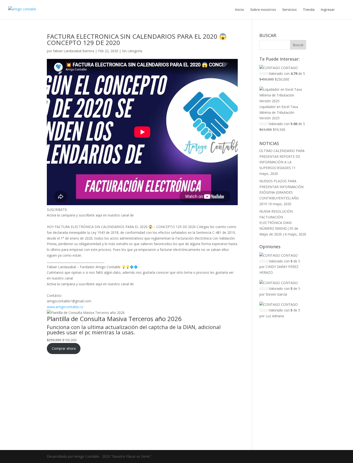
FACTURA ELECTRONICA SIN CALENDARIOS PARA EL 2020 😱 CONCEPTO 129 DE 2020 (137, 39)
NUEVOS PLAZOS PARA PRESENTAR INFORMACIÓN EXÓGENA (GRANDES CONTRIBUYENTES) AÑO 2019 (281, 192)
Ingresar (328, 10)
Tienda (309, 10)
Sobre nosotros (263, 10)
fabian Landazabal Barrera (73, 51)
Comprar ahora (64, 348)
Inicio (239, 10)
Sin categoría (132, 51)
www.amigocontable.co (65, 306)
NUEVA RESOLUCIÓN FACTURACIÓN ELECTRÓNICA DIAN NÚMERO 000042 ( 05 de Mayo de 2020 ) (278, 222)
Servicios (289, 10)
